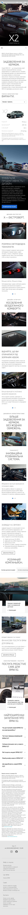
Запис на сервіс (7, 903)
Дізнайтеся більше (8, 655)
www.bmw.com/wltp (8, 826)
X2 (2, 48)
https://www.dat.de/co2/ (12, 836)
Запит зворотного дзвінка (10, 901)
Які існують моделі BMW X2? (12, 752)
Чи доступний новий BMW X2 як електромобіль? (12, 729)
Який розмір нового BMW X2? (12, 758)
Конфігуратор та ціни (9, 206)
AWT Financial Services (9, 870)
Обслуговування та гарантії (10, 889)
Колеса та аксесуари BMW (10, 887)
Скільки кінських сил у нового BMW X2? (12, 745)
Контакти (5, 906)
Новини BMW (6, 878)
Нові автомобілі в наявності (10, 867)
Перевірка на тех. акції (9, 904)
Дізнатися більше (8, 553)
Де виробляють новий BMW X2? (12, 765)
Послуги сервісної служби (10, 885)
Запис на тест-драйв (8, 898)
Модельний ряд (7, 865)
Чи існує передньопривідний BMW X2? (12, 737)
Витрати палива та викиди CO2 (11, 890)
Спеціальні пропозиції (9, 868)
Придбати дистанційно (9, 899)
